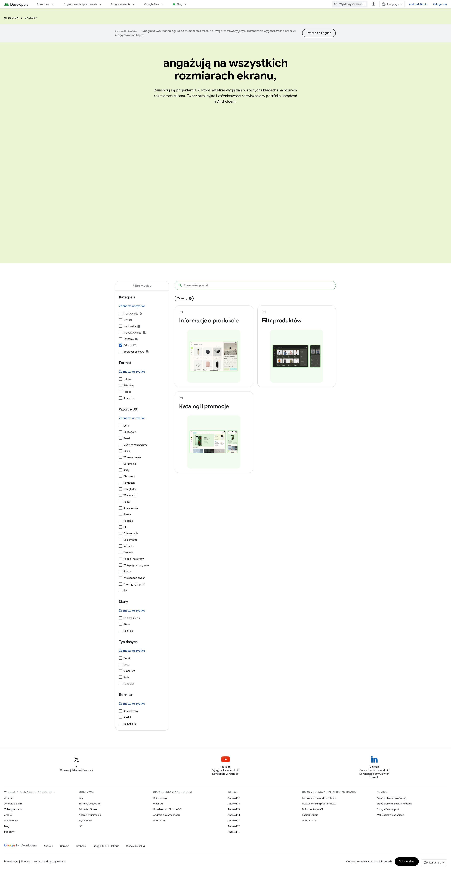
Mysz (126, 664)
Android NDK (309, 820)
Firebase (81, 846)
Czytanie (128, 339)
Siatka (127, 514)
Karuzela (128, 552)
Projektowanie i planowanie (80, 4)
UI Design (11, 17)
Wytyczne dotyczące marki (49, 861)
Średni (127, 717)
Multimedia (129, 326)
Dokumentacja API (312, 809)
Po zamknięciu (131, 618)
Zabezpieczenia (13, 809)
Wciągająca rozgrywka (136, 565)
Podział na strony (133, 558)
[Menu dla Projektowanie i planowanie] (102, 4)
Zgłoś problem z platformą (391, 798)
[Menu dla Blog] (187, 4)
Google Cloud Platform (106, 846)
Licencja (25, 861)
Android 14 (234, 814)
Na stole (128, 630)
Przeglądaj (129, 489)
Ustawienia (129, 463)
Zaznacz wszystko (132, 306)
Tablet (127, 391)
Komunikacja (130, 508)
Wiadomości (130, 495)
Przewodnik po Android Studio (319, 798)
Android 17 (234, 798)
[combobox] (349, 4)
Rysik (126, 677)
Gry (125, 320)
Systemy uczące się (90, 803)
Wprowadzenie (132, 457)
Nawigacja (129, 482)
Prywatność (85, 820)
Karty (126, 470)
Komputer (129, 398)
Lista (126, 425)
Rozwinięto (129, 723)
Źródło (8, 814)
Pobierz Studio (310, 814)
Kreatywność (130, 313)
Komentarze (130, 539)
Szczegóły (129, 432)
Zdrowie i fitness (88, 809)
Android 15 (234, 809)
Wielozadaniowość (134, 577)
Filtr (125, 527)
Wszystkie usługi (135, 846)
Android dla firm (13, 803)
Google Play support (387, 809)
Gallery (30, 17)
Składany (128, 385)
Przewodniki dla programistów (319, 803)
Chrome (64, 846)
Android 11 (233, 831)
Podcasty (9, 831)
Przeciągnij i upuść (134, 584)
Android (8, 798)
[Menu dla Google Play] (163, 4)
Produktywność (132, 332)
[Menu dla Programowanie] (135, 4)
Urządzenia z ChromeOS (167, 809)
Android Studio (418, 4)
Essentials (43, 4)
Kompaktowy (130, 711)
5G (80, 826)
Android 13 (234, 820)
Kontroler (128, 683)
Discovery (129, 476)
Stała (126, 624)
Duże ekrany (160, 798)
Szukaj (127, 451)
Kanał (126, 438)
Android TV (159, 820)
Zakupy (127, 345)
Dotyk (126, 658)
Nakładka (128, 546)
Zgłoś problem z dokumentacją (394, 803)
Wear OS (158, 803)
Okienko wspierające (135, 444)
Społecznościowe (133, 351)
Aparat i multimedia (90, 814)
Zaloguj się (440, 4)
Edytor (127, 571)
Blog (179, 4)
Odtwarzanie (130, 533)
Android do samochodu (166, 814)
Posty (126, 501)
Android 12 (234, 826)
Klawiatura (129, 670)
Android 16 (234, 803)
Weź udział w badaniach (390, 814)
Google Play (151, 4)
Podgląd (128, 520)
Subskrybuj (407, 861)
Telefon (127, 379)
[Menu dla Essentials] (54, 4)
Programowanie (120, 4)
